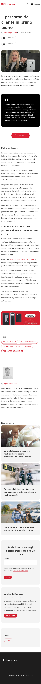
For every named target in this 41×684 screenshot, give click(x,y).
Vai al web (10, 616)
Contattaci (20, 135)
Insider (8, 640)
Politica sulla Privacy (20, 571)
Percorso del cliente (13, 351)
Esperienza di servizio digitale (17, 346)
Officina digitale (28, 342)
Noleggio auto (10, 342)
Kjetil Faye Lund (10, 32)
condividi (10, 38)
